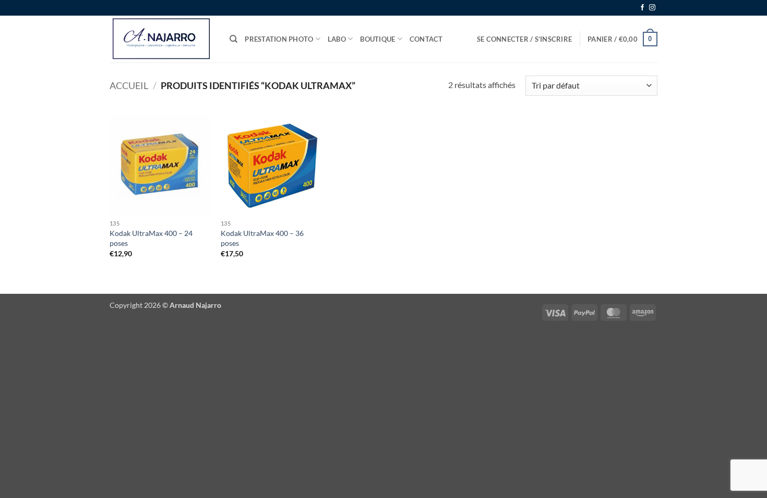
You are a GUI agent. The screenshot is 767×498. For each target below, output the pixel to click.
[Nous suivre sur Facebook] (642, 7)
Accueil (129, 85)
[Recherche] (233, 39)
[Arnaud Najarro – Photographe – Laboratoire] (162, 39)
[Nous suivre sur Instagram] (652, 7)
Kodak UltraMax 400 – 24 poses (151, 238)
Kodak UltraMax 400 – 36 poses (262, 238)
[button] (524, 39)
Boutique (377, 39)
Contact (426, 39)
